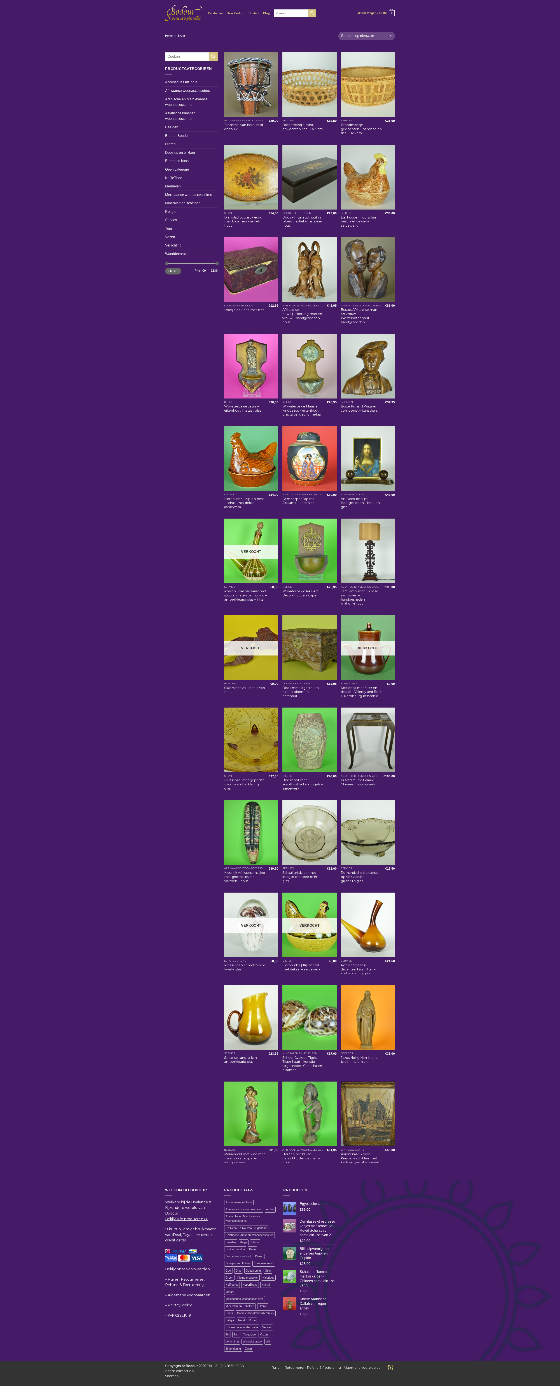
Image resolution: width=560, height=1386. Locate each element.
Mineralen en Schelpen (240, 1306)
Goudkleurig (253, 1270)
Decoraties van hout (238, 1256)
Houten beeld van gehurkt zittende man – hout (301, 1158)
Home (169, 35)
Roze (252, 1320)
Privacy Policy (180, 1305)
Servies (171, 220)
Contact (253, 13)
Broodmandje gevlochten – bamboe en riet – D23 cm (361, 129)
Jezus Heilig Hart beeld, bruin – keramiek (359, 1060)
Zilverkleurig (233, 1348)
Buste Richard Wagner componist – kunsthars (359, 408)
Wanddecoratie (177, 254)
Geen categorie (177, 169)
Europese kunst (177, 161)
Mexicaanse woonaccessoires (188, 195)
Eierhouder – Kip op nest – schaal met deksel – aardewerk (244, 503)
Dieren (170, 144)
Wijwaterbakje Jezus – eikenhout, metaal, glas (242, 408)
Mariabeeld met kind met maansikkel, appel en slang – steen (244, 1158)
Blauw (255, 1242)
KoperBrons (250, 1284)
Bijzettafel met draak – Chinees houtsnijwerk (358, 782)
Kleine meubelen (247, 1277)
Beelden (171, 127)
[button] (376, 13)
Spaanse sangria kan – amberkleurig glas (241, 1060)
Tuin (168, 228)
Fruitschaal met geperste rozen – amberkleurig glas (244, 784)
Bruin (252, 1249)
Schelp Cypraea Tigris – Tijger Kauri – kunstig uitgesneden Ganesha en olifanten (302, 1064)
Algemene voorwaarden (189, 1295)
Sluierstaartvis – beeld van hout (244, 690)
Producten (215, 13)
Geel (228, 1270)
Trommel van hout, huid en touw (243, 127)
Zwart (248, 1348)
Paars (229, 1313)
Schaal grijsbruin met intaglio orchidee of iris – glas (301, 877)
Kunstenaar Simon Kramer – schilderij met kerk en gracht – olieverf (360, 1158)
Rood (241, 1320)
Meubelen (173, 186)
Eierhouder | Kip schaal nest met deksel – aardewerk (359, 221)
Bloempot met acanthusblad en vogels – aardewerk (302, 784)
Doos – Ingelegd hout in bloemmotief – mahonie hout (302, 221)
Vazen (170, 237)
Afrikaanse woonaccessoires (187, 91)
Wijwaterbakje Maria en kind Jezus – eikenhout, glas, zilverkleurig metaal (302, 410)
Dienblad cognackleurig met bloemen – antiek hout (243, 221)
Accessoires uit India (181, 82)
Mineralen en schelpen (183, 203)
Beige (243, 1242)
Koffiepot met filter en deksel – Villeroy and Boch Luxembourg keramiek (361, 692)
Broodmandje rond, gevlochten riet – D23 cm (302, 127)
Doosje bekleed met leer (244, 310)
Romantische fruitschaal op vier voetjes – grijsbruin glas (360, 877)
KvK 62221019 (179, 1315)
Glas (239, 1270)
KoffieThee (173, 178)
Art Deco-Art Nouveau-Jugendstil (246, 1228)
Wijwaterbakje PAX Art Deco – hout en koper (300, 593)
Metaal (230, 1291)
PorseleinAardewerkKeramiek (255, 1313)
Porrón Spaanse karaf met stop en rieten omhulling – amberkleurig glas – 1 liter (245, 595)
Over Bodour (236, 13)
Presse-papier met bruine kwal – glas (245, 967)
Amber (270, 1209)
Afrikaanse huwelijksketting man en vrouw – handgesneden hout (302, 316)
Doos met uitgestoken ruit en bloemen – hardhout (300, 692)
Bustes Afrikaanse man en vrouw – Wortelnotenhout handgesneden (359, 316)
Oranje (263, 1306)
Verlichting (173, 245)
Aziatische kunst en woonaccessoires (180, 116)
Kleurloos (268, 1277)
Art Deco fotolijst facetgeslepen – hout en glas (360, 503)
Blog (266, 13)
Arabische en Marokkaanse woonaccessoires (186, 102)
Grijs (268, 1270)
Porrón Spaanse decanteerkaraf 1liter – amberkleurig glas (358, 969)
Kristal (266, 1284)
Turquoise (249, 1334)
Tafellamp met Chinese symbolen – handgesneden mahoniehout (359, 597)
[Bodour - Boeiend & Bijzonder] (183, 13)
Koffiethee (232, 1284)
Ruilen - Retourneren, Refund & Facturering (306, 1368)
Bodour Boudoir (177, 135)
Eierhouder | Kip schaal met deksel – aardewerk (301, 967)
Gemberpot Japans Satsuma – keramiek (298, 501)
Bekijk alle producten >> (186, 1219)
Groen (229, 1277)
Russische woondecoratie (242, 1327)
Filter (173, 271)
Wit (268, 1341)
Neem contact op (179, 1371)
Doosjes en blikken (180, 152)
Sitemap (172, 1376)
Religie (170, 211)
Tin (227, 1334)
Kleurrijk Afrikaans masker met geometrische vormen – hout (244, 877)
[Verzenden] (312, 13)
